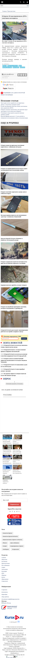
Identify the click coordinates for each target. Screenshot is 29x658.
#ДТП (20, 65)
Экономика (5, 569)
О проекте (4, 589)
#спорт (5, 546)
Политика (4, 561)
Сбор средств (5, 597)
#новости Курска (7, 533)
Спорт (3, 567)
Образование (5, 579)
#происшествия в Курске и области (12, 539)
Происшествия (11, 11)
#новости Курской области (10, 536)
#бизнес (5, 543)
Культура (4, 571)
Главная (4, 11)
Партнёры (4, 594)
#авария (22, 67)
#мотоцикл (16, 67)
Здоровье (4, 575)
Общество (4, 559)
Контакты (5, 592)
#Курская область (13, 65)
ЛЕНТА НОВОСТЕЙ (12, 342)
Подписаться (14, 504)
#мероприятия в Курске (16, 546)
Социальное (5, 581)
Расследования (6, 565)
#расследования (14, 543)
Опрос (6, 378)
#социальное (15, 549)
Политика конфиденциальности (10, 599)
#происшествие (7, 67)
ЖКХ (3, 573)
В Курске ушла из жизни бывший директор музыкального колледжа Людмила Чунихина (14, 360)
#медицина (6, 549)
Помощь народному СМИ (12, 336)
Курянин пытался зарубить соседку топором (14, 285)
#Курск (4, 65)
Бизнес (3, 577)
